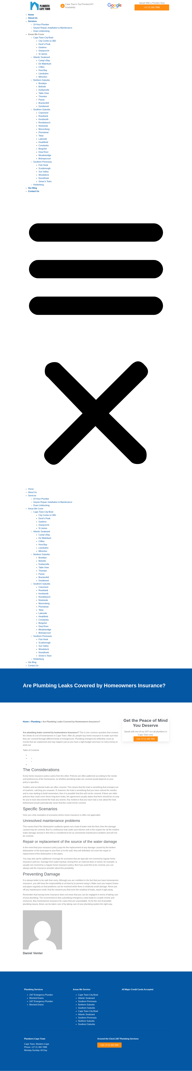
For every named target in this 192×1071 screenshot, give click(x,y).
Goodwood (44, 106)
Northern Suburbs (41, 80)
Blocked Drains (36, 998)
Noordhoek (44, 178)
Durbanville (44, 90)
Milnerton (43, 77)
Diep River (43, 152)
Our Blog (32, 188)
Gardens (42, 47)
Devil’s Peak (44, 44)
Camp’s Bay (44, 60)
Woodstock (44, 175)
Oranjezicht (44, 51)
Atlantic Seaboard (41, 57)
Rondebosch (44, 122)
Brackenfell (44, 103)
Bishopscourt (45, 158)
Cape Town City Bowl (43, 37)
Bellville (42, 87)
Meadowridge (45, 155)
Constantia (44, 145)
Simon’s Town (45, 181)
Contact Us (33, 191)
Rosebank (43, 116)
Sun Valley (44, 172)
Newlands (43, 126)
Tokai (41, 136)
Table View (44, 93)
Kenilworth (43, 119)
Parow (42, 100)
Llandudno (43, 73)
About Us (32, 18)
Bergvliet (43, 149)
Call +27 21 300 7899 (146, 739)
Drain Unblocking (41, 31)
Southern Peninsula (42, 162)
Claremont (43, 113)
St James (43, 54)
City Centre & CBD (47, 41)
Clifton (42, 67)
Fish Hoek (43, 165)
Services (32, 21)
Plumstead (43, 132)
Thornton (43, 96)
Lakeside (43, 139)
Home (31, 15)
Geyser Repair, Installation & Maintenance (52, 28)
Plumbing (35, 722)
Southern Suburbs (41, 109)
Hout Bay (43, 70)
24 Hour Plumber (41, 24)
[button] (96, 340)
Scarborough (45, 168)
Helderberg (38, 185)
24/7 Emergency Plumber (41, 995)
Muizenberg (44, 129)
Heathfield (43, 142)
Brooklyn (43, 83)
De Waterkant (45, 64)
